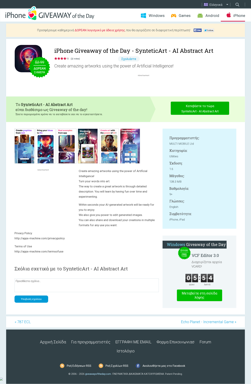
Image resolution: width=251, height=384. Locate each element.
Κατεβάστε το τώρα (200, 108)
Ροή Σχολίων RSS (117, 365)
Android (212, 15)
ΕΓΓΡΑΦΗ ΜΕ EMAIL (133, 342)
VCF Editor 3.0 (205, 255)
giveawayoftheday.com (98, 373)
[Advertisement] (145, 85)
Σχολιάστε (128, 59)
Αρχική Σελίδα (53, 342)
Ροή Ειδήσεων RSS (79, 365)
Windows (157, 15)
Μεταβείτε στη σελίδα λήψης (199, 295)
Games (185, 15)
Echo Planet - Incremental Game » (208, 322)
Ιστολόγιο (126, 351)
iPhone (239, 15)
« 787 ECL (23, 322)
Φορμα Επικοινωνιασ (175, 342)
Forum (205, 342)
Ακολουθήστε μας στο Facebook (164, 365)
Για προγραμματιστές (90, 342)
